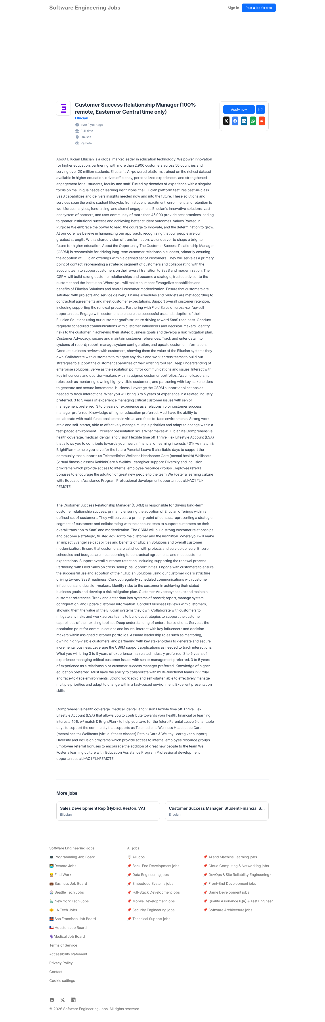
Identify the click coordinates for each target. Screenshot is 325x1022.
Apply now (239, 109)
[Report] (260, 109)
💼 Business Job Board (68, 883)
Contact (55, 971)
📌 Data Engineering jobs (148, 874)
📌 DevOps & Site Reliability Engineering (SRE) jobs (239, 874)
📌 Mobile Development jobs (151, 901)
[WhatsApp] (253, 121)
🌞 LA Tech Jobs (63, 910)
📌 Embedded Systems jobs (150, 883)
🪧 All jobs (136, 857)
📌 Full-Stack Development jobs (153, 892)
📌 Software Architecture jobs (227, 910)
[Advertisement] (162, 48)
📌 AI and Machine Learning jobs (230, 857)
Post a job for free (259, 7)
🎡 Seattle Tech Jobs (66, 892)
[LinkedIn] (244, 121)
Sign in (233, 8)
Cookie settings (62, 980)
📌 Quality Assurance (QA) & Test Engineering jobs (239, 901)
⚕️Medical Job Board (67, 936)
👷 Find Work (60, 874)
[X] (226, 121)
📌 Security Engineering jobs (150, 910)
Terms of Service (63, 945)
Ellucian (81, 118)
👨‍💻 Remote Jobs (62, 866)
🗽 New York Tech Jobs (69, 901)
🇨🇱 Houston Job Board (68, 927)
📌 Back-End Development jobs (153, 866)
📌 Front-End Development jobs (229, 883)
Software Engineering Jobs (84, 7)
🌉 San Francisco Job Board (72, 919)
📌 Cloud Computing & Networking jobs (236, 866)
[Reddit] (262, 121)
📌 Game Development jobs (226, 892)
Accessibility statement (68, 954)
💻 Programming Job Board (72, 857)
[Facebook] (235, 121)
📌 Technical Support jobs (148, 919)
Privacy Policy (61, 963)
